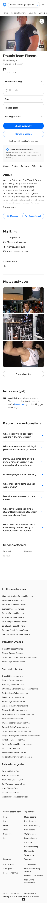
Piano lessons (30, 821)
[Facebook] (5, 266)
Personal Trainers (18, 13)
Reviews (25, 166)
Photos (15, 166)
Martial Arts (29, 851)
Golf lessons (29, 829)
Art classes (28, 842)
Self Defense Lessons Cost (13, 784)
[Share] (41, 21)
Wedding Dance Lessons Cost (15, 797)
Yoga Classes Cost (10, 788)
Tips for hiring (8, 864)
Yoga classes (29, 855)
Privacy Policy (9, 896)
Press (5, 829)
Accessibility (23, 896)
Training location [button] (13, 116)
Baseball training (31, 846)
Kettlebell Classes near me (13, 740)
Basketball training (32, 825)
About (6, 166)
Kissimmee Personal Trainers (14, 604)
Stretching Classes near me (13, 701)
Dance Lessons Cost (10, 792)
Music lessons (30, 817)
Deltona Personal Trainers (13, 613)
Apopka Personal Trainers (13, 600)
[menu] (4, 4)
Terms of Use (28, 893)
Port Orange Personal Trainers (14, 621)
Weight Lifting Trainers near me (15, 706)
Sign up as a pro (30, 864)
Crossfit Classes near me (12, 676)
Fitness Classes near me (12, 680)
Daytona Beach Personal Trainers (16, 630)
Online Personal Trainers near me (16, 723)
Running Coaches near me (13, 697)
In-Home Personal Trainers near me (17, 744)
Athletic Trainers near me (12, 718)
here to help (20, 404)
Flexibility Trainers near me (13, 684)
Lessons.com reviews (33, 875)
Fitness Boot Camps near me (14, 710)
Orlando (32, 13)
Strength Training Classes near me (16, 731)
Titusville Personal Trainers (13, 617)
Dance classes (30, 838)
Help (5, 838)
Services (35, 896)
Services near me (10, 873)
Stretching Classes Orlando (13, 661)
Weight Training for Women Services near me (21, 735)
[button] (23, 435)
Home (5, 13)
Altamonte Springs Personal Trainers (17, 596)
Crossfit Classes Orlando (12, 649)
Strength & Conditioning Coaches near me (20, 689)
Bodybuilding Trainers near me (15, 693)
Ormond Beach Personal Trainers (16, 634)
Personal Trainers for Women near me (18, 714)
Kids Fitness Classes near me (14, 752)
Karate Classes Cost (10, 775)
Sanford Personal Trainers (13, 609)
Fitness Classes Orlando (12, 653)
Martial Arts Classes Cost (12, 780)
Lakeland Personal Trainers (13, 626)
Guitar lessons (30, 834)
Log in (5, 821)
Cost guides (8, 868)
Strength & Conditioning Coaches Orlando (20, 657)
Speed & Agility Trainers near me (15, 727)
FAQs (34, 166)
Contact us (7, 834)
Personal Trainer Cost (11, 771)
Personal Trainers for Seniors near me (18, 757)
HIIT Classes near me (11, 748)
